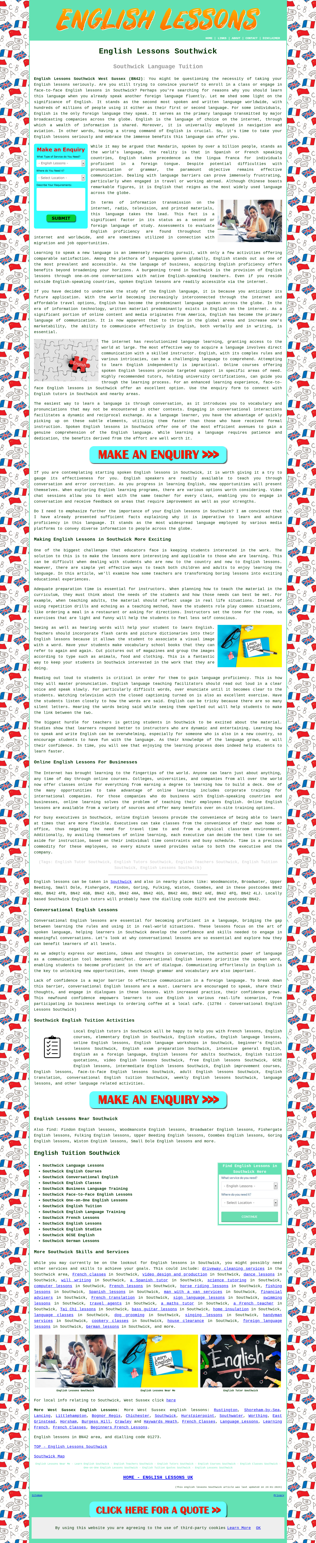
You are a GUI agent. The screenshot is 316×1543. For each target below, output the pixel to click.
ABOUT (236, 38)
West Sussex (152, 1410)
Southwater (231, 1416)
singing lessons (203, 1315)
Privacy (279, 1495)
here (171, 1400)
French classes (89, 1274)
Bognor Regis (106, 1416)
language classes (54, 1315)
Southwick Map (49, 1456)
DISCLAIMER (271, 38)
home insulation (231, 1309)
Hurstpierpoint (197, 1416)
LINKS (222, 38)
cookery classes (110, 1321)
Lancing (42, 1416)
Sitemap (37, 1495)
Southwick (121, 882)
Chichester (137, 1416)
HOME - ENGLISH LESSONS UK (158, 1477)
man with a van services (193, 1292)
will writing (76, 1280)
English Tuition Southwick (77, 1153)
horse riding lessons (204, 1286)
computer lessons (53, 1286)
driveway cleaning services (233, 1269)
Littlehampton (71, 1416)
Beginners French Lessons (119, 1427)
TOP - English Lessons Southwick (70, 1447)
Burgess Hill (96, 1421)
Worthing (258, 1416)
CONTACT (251, 38)
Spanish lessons (107, 1292)
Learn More (239, 1528)
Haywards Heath (160, 1421)
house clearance (185, 1321)
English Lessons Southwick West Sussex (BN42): (89, 79)
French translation (113, 1298)
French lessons (126, 1286)
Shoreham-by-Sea (262, 1410)
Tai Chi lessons (78, 1309)
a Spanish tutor (149, 1280)
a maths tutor (177, 1303)
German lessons (102, 1327)
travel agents (106, 1303)
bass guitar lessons (154, 1309)
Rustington (226, 1410)
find (51, 1130)
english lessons (188, 1410)
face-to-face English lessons (113, 1072)
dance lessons (259, 1274)
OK (258, 1528)
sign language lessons (199, 1298)
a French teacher (253, 1303)
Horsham (68, 1421)
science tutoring (227, 1280)
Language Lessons (239, 1421)
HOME (209, 38)
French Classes (198, 1421)
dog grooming (129, 1315)
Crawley (123, 1421)
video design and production (174, 1274)
